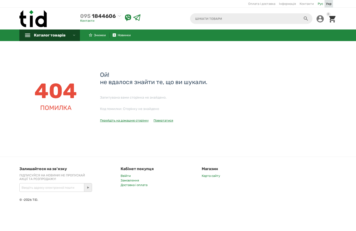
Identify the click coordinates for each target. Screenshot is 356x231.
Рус (320, 4)
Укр (329, 4)
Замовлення (130, 180)
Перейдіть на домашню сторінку (124, 120)
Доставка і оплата (134, 185)
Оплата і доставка (261, 4)
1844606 (98, 16)
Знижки (100, 35)
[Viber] (128, 18)
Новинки (124, 35)
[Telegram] (136, 18)
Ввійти (126, 176)
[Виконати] (88, 187)
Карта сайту (211, 176)
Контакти (307, 4)
